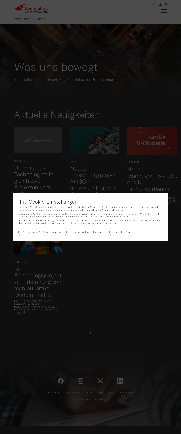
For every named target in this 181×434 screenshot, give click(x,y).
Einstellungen (122, 232)
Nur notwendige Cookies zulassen (42, 232)
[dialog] (90, 217)
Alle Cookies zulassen (88, 232)
